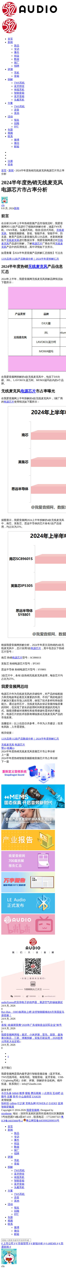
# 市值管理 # (23, 1243)
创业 (16, 55)
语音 (16, 109)
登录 (10, 164)
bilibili (15, 1093)
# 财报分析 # (38, 1243)
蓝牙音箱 (19, 96)
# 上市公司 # (8, 1243)
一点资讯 (47, 1093)
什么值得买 (25, 1096)
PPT (16, 126)
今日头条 (6, 1093)
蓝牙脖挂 (19, 86)
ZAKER (36, 1096)
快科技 (5, 1103)
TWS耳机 (19, 82)
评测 (10, 69)
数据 (16, 59)
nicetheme (6, 1113)
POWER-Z (42, 1103)
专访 (16, 49)
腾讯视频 (36, 1093)
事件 (16, 52)
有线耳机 (19, 89)
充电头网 (30, 1103)
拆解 (10, 79)
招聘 (16, 66)
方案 (10, 103)
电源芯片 (37, 243)
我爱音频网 (32, 1110)
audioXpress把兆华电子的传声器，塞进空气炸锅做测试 (32, 1002)
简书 (15, 1096)
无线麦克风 (12, 240)
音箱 (16, 76)
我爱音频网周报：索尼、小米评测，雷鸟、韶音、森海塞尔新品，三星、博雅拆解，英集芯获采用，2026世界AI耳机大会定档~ (32, 1038)
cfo (2, 205)
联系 (10, 136)
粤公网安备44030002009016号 (42, 1120)
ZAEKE (53, 1103)
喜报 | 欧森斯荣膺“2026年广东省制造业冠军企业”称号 (31, 1025)
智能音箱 (19, 93)
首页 (10, 38)
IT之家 (21, 1103)
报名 (16, 120)
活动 (10, 116)
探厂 (16, 62)
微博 (16, 139)
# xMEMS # (51, 1243)
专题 (10, 129)
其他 (16, 113)
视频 (10, 133)
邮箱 (16, 146)
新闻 (10, 42)
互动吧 (56, 1093)
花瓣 (9, 1096)
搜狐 (27, 1093)
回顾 (16, 123)
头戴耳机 (19, 99)
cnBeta (13, 1103)
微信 (16, 143)
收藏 (10, 748)
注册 (10, 161)
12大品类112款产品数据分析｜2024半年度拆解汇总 (30, 258)
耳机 (16, 72)
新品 (16, 45)
